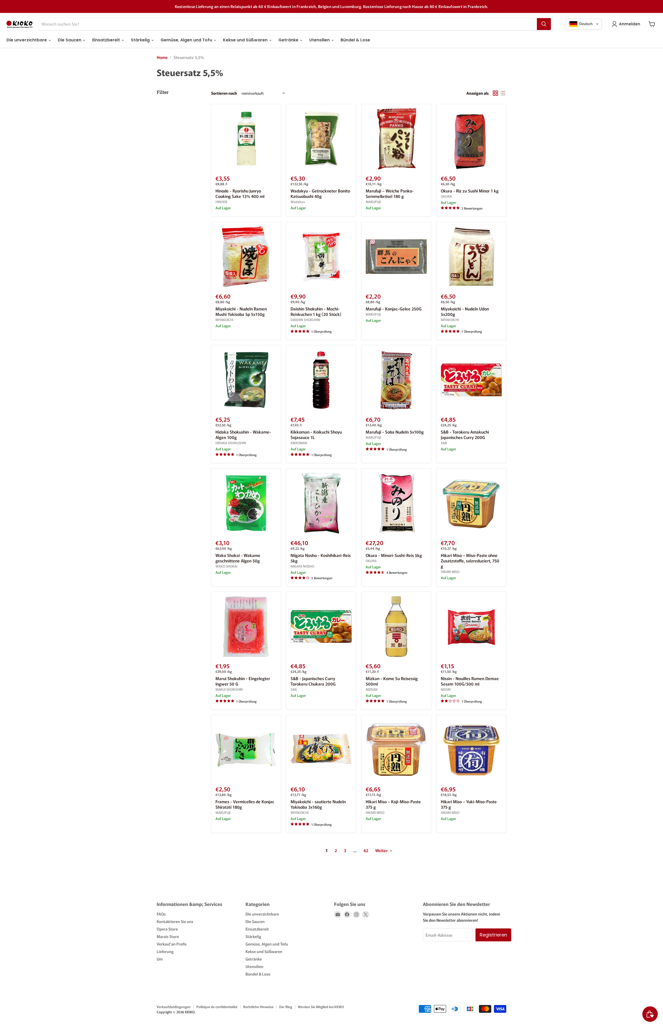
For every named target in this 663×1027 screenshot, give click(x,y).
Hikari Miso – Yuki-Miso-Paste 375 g (469, 804)
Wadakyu (298, 201)
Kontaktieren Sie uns (175, 921)
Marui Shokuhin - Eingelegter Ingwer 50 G (242, 681)
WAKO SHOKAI (226, 566)
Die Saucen (70, 40)
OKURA (446, 196)
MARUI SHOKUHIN (229, 689)
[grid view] (495, 93)
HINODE (221, 201)
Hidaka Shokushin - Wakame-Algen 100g (243, 434)
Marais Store (168, 936)
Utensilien (320, 40)
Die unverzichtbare (27, 40)
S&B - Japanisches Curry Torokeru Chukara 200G (313, 681)
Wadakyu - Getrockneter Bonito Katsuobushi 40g (320, 193)
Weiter (382, 850)
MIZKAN (372, 689)
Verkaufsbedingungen (174, 1006)
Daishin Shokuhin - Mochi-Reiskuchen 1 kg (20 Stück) (316, 311)
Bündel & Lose (355, 40)
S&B (444, 442)
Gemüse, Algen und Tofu (187, 40)
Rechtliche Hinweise (258, 1006)
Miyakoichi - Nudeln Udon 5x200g (465, 311)
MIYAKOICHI (224, 319)
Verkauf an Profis (172, 944)
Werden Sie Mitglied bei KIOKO (321, 1006)
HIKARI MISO (450, 571)
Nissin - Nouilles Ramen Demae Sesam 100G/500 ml (470, 681)
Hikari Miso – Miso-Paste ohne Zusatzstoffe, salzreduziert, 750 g (470, 560)
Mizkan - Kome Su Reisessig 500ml (392, 681)
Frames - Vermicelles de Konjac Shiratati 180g (244, 804)
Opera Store (167, 929)
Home (162, 57)
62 (366, 850)
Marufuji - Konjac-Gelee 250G (394, 309)
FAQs (161, 914)
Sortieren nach (224, 93)
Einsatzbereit (106, 40)
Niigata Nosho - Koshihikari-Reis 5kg (321, 558)
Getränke (288, 40)
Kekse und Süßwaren (246, 40)
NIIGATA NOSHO (302, 566)
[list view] (502, 93)
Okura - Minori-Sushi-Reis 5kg (394, 555)
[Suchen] (544, 24)
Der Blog (285, 1006)
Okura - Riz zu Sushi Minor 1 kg (470, 191)
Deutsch (586, 23)
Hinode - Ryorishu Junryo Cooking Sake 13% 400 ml (239, 193)
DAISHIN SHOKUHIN (305, 319)
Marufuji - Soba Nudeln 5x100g (395, 432)
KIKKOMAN (299, 442)
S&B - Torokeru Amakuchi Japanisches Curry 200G (465, 434)
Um (160, 959)
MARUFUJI (373, 201)
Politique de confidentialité (216, 1006)
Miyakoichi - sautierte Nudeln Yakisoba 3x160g (318, 804)
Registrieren (493, 935)
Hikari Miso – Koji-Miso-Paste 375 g (393, 804)
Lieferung (165, 951)
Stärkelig (141, 40)
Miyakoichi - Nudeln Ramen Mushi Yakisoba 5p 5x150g (241, 311)
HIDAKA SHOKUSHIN (230, 442)
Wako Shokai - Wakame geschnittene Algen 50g (237, 558)
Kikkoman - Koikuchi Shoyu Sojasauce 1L (316, 434)
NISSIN (446, 689)
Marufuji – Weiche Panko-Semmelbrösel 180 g (390, 193)
